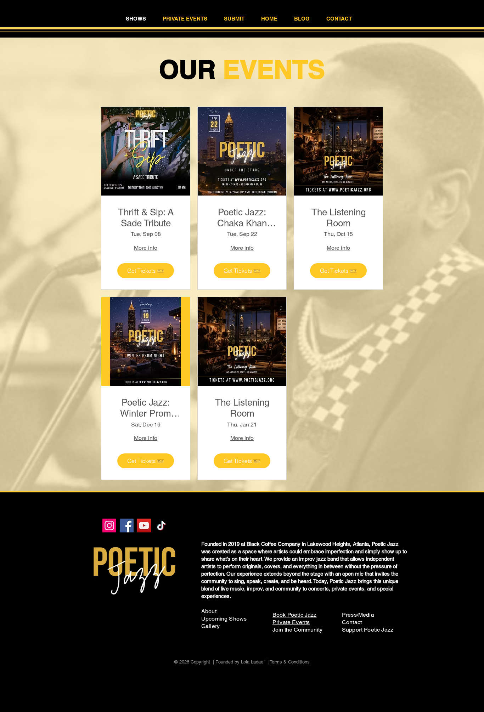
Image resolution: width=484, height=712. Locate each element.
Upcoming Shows (224, 618)
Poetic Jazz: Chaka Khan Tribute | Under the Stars (242, 218)
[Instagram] (109, 525)
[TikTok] (161, 525)
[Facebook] (127, 525)
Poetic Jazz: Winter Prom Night (145, 408)
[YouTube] (144, 525)
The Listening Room (338, 217)
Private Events (291, 622)
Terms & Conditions (290, 662)
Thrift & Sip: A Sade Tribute (146, 217)
